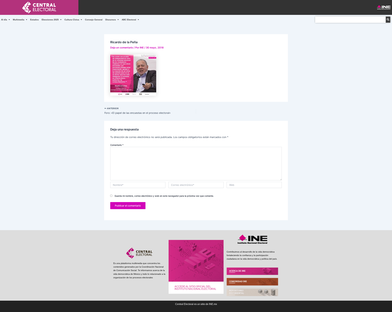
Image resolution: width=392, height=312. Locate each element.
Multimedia (18, 19)
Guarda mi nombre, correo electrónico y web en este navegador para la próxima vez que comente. (164, 196)
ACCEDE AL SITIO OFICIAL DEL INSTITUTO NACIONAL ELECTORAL (195, 287)
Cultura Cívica (71, 19)
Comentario (116, 145)
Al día (4, 19)
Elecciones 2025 (50, 19)
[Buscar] (388, 20)
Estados (34, 19)
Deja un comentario (121, 47)
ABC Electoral (129, 19)
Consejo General (93, 19)
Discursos (110, 19)
